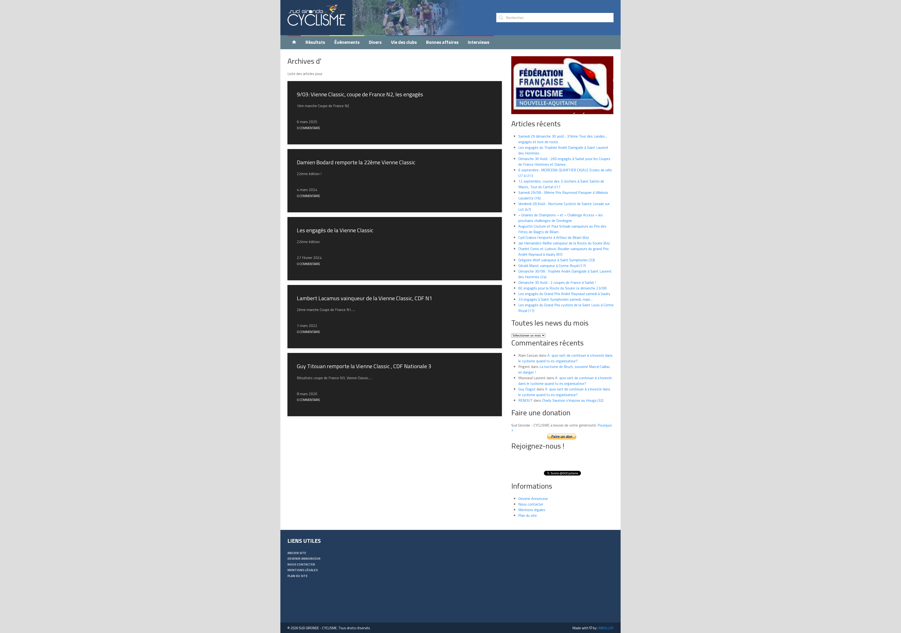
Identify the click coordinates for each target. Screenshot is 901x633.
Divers (375, 42)
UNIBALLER (605, 628)
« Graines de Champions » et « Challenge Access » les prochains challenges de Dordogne (560, 217)
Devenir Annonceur (533, 498)
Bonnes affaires (442, 42)
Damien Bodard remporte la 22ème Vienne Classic (356, 162)
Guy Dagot (527, 389)
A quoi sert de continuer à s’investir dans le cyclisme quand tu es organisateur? (565, 358)
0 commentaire (308, 127)
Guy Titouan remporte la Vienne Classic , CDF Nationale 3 (364, 366)
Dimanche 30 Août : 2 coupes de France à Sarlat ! (557, 282)
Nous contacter (530, 504)
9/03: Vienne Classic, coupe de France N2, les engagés (360, 94)
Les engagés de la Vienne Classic (335, 230)
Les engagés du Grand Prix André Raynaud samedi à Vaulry (564, 293)
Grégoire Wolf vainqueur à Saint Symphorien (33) (556, 260)
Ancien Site (296, 552)
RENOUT (525, 400)
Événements (346, 42)
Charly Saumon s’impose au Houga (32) (572, 400)
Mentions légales (531, 510)
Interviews (478, 42)
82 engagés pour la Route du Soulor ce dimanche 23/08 (562, 288)
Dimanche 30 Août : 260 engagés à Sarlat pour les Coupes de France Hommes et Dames (564, 161)
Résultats (315, 42)
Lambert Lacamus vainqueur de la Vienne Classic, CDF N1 (364, 298)
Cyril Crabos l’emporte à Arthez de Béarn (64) (553, 237)
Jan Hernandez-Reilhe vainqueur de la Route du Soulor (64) (564, 243)
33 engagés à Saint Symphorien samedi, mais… (555, 299)
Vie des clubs (404, 42)
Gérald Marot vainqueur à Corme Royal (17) (552, 265)
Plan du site (527, 515)
